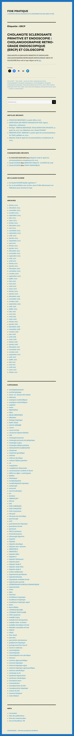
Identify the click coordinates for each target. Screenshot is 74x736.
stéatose (12, 658)
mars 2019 (13, 319)
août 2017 (12, 357)
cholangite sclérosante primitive (32, 85)
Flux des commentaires (17, 718)
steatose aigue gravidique (18, 660)
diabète (11, 476)
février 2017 (13, 372)
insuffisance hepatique (17, 597)
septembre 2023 (15, 233)
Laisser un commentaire (16, 88)
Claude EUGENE (14, 163)
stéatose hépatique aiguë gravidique (22, 668)
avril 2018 (12, 337)
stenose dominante (46, 86)
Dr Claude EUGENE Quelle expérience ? (23, 183)
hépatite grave (14, 562)
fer (10, 493)
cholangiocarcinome (40, 81)
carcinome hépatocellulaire (19, 433)
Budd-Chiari (13, 422)
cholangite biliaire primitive (19, 445)
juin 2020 (12, 281)
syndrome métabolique (17, 678)
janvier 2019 (13, 324)
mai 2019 (12, 314)
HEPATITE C (13, 551)
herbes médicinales (16, 572)
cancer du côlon (28, 81)
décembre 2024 (14, 225)
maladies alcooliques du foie (19, 625)
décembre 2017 (14, 347)
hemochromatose (15, 534)
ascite (11, 407)
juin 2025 (12, 218)
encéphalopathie (15, 481)
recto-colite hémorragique (32, 86)
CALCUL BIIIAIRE (15, 425)
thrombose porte (15, 681)
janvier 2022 (13, 248)
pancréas (12, 638)
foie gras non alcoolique (17, 516)
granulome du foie (15, 526)
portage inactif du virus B (18, 645)
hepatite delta (14, 554)
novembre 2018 (14, 329)
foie (10, 503)
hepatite (12, 539)
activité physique (15, 392)
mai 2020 (12, 284)
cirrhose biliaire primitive (18, 460)
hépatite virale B (15, 564)
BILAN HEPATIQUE (16, 415)
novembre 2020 (14, 271)
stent (54, 86)
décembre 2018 (14, 327)
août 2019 (12, 306)
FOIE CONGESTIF (15, 508)
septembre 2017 (14, 354)
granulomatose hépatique (18, 524)
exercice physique (15, 491)
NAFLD (11, 630)
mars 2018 (12, 339)
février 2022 (13, 246)
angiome (12, 405)
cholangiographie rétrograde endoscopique (20, 83)
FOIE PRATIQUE (17, 11)
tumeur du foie (14, 691)
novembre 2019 (14, 299)
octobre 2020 (14, 273)
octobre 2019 (13, 301)
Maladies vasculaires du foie (19, 627)
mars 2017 (12, 370)
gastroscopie (13, 519)
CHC (10, 435)
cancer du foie (14, 430)
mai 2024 (12, 228)
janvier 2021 (13, 266)
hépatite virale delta (16, 567)
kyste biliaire (13, 607)
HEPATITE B (13, 549)
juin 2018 (12, 334)
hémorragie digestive (16, 536)
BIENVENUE (13, 410)
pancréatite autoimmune (18, 640)
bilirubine (12, 417)
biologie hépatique (15, 420)
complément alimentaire (18, 468)
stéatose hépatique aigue (18, 665)
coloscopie (10, 86)
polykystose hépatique (17, 643)
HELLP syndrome (15, 531)
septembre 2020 (15, 276)
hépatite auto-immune (17, 546)
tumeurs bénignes (15, 693)
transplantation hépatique (18, 688)
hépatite (12, 541)
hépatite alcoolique (16, 544)
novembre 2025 (14, 210)
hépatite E (12, 557)
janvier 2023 (13, 238)
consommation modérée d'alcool (21, 471)
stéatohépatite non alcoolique (20, 655)
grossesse (12, 529)
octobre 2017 (13, 352)
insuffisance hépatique (17, 600)
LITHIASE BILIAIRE (16, 610)
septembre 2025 (15, 215)
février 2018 (13, 342)
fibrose (11, 501)
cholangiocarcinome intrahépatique (22, 440)
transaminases (14, 683)
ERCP (15, 86)
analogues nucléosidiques (18, 400)
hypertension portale (16, 582)
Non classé (19, 81)
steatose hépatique (16, 663)
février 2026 (13, 205)
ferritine (12, 496)
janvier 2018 (13, 344)
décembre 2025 (14, 208)
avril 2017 (12, 367)
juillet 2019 (13, 309)
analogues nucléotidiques (18, 402)
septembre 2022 (15, 241)
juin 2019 (12, 311)
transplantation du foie (17, 686)
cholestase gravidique (17, 453)
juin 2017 (12, 362)
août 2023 (12, 236)
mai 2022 (12, 243)
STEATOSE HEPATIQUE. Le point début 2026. (25, 120)
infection (12, 595)
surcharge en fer (15, 673)
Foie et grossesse (15, 511)
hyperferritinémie (15, 577)
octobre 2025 (14, 213)
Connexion (13, 713)
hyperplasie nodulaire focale (19, 579)
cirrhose (12, 455)
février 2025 (13, 223)
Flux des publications (16, 716)
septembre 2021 (14, 256)
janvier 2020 (13, 294)
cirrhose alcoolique (16, 458)
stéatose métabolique (17, 670)
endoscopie (13, 486)
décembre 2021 (14, 251)
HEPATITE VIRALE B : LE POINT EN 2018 (38, 163)
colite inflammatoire (48, 85)
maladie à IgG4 (14, 617)
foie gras (12, 514)
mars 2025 (13, 220)
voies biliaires (14, 696)
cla (10, 463)
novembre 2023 (14, 230)
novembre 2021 (14, 253)
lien (40, 60)
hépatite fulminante (16, 559)
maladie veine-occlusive (17, 622)
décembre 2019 (14, 296)
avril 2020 (12, 286)
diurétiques (13, 478)
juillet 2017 (13, 360)
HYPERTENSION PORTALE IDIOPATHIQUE (24, 584)
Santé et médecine (15, 648)
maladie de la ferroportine (18, 620)
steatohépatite (14, 650)
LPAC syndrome (14, 615)
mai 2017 (12, 365)
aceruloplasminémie (16, 390)
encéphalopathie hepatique (19, 483)
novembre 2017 (14, 349)
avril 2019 (12, 316)
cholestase (13, 450)
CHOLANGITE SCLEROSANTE (19, 448)
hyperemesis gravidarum (18, 574)
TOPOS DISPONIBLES (32, 165)
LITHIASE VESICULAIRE (17, 612)
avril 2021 (12, 261)
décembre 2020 (14, 268)
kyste (11, 605)
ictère (11, 589)
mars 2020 (13, 289)
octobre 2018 (13, 332)
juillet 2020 (13, 279)
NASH (11, 632)
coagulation (13, 465)
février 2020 (13, 291)
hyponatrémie (14, 587)
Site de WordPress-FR (17, 721)
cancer (11, 428)
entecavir (12, 488)
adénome (12, 397)
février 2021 (13, 263)
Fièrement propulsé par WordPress (28, 730)
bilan (11, 412)
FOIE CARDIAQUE (15, 506)
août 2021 (12, 258)
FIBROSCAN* (13, 498)
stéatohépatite (14, 653)
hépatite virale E (15, 569)
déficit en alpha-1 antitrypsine (20, 473)
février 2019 (13, 322)
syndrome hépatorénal (17, 675)
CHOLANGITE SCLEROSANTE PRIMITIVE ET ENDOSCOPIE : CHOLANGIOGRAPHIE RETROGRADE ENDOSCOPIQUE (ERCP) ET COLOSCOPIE (30, 42)
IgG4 (11, 592)
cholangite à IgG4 (15, 443)
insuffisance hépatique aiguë (19, 602)
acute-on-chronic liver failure (20, 395)
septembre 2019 (15, 304)
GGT (10, 521)
